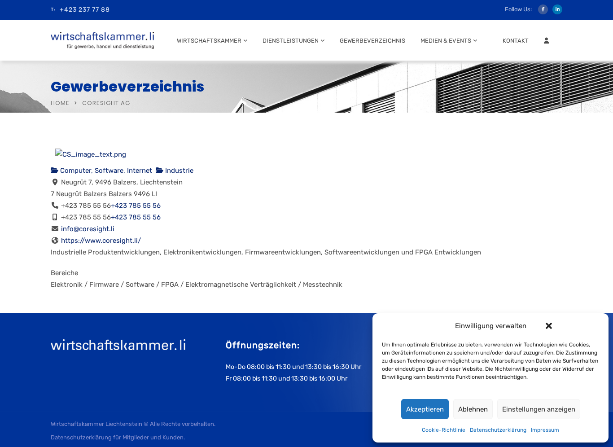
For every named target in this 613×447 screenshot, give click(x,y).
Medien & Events (445, 40)
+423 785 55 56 (136, 206)
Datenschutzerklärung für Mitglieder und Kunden (117, 437)
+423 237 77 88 (85, 9)
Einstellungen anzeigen (538, 409)
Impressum (545, 430)
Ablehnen (473, 409)
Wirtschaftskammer (209, 40)
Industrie (178, 171)
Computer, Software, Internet (105, 171)
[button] (548, 325)
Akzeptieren (425, 409)
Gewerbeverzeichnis (372, 40)
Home (60, 103)
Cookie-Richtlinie (443, 430)
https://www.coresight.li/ (101, 241)
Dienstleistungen (291, 40)
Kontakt (516, 40)
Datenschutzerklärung (498, 430)
